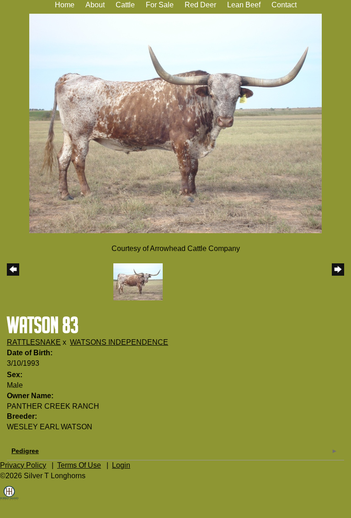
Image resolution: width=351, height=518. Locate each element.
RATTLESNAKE (34, 342)
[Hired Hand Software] (9, 499)
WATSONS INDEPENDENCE (119, 342)
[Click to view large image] (175, 123)
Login (121, 465)
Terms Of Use (79, 465)
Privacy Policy (23, 465)
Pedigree (25, 450)
